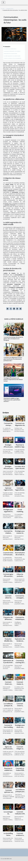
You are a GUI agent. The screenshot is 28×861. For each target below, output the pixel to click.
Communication (9, 8)
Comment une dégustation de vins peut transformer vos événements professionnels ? (13, 359)
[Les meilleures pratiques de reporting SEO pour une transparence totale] (8, 698)
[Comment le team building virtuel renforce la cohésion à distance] (8, 720)
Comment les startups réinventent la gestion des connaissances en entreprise (13, 338)
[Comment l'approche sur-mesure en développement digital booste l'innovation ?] (20, 483)
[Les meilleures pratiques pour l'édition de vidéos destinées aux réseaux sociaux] (20, 784)
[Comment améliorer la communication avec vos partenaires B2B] (20, 828)
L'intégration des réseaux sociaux (10, 53)
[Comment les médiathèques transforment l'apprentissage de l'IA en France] (20, 612)
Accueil (2, 8)
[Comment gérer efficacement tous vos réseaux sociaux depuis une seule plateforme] (8, 569)
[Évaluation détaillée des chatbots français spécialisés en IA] (8, 633)
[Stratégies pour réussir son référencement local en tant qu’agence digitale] (20, 720)
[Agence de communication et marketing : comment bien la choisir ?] (8, 741)
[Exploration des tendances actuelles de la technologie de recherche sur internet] (20, 633)
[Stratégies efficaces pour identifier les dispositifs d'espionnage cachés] (8, 461)
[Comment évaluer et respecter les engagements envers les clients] (20, 677)
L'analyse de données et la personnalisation (12, 58)
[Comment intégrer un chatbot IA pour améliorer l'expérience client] (20, 741)
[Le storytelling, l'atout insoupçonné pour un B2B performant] (8, 828)
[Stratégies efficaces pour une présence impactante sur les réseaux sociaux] (14, 370)
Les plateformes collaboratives (10, 48)
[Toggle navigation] (3, 2)
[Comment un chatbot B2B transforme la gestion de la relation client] (20, 763)
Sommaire (7, 46)
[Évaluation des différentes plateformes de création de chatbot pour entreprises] (8, 612)
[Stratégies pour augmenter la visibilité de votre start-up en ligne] (8, 504)
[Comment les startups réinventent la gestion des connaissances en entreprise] (14, 329)
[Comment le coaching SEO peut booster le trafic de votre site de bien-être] (20, 655)
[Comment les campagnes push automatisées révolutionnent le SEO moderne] (20, 590)
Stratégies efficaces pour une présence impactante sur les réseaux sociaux (13, 379)
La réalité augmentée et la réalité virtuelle (12, 55)
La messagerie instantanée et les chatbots (12, 51)
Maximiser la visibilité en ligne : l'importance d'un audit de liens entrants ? (12, 400)
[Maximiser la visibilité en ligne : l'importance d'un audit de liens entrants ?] (14, 390)
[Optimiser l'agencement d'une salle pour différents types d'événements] (8, 483)
